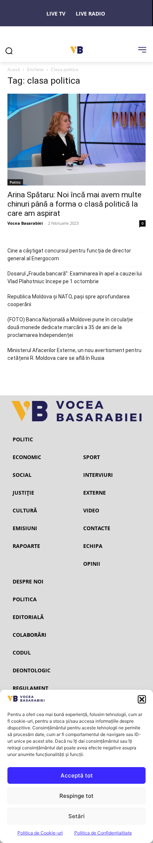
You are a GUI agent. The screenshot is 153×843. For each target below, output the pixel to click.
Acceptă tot (77, 775)
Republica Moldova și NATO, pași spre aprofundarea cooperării (68, 300)
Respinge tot (76, 795)
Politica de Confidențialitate (103, 833)
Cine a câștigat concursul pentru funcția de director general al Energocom (69, 254)
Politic (15, 182)
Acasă (13, 69)
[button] (142, 699)
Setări (76, 816)
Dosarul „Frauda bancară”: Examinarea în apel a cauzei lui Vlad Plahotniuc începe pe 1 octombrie (74, 277)
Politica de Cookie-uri (40, 833)
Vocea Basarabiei (25, 223)
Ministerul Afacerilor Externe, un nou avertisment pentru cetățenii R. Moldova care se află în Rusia (74, 354)
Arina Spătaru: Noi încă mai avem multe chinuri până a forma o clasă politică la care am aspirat (74, 204)
